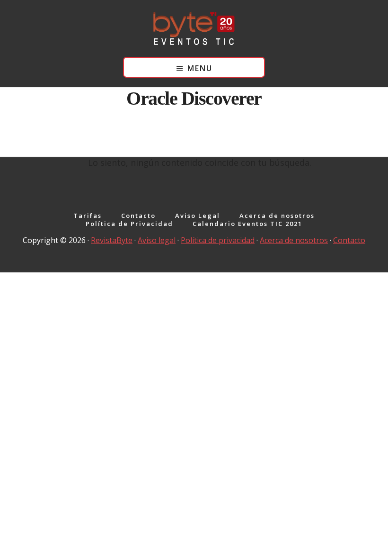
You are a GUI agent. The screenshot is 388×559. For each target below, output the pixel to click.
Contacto (349, 240)
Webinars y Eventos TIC (194, 28)
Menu (199, 68)
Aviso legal (157, 240)
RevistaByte (111, 240)
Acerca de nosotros (294, 240)
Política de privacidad (218, 240)
